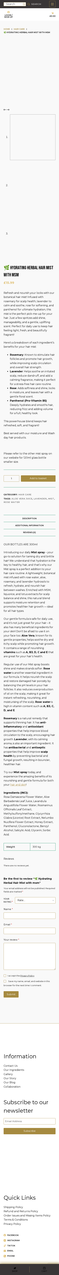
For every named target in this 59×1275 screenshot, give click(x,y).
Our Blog (9, 1082)
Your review (11, 939)
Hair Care (24, 494)
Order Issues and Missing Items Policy (27, 1215)
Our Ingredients (14, 1069)
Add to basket (38, 478)
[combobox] (13, 4)
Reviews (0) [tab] (29, 532)
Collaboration (12, 1086)
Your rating (8, 900)
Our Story (10, 1078)
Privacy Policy (27, 975)
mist (51, 498)
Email (8, 924)
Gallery (8, 1074)
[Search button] (24, 4)
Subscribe (30, 1130)
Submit (11, 994)
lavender (40, 498)
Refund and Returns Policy (21, 1211)
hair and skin (18, 784)
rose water (12, 502)
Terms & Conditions (16, 1219)
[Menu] (52, 4)
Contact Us (10, 1065)
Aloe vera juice (22, 498)
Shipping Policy (13, 1207)
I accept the (21, 975)
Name (8, 909)
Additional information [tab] (29, 525)
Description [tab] (29, 518)
